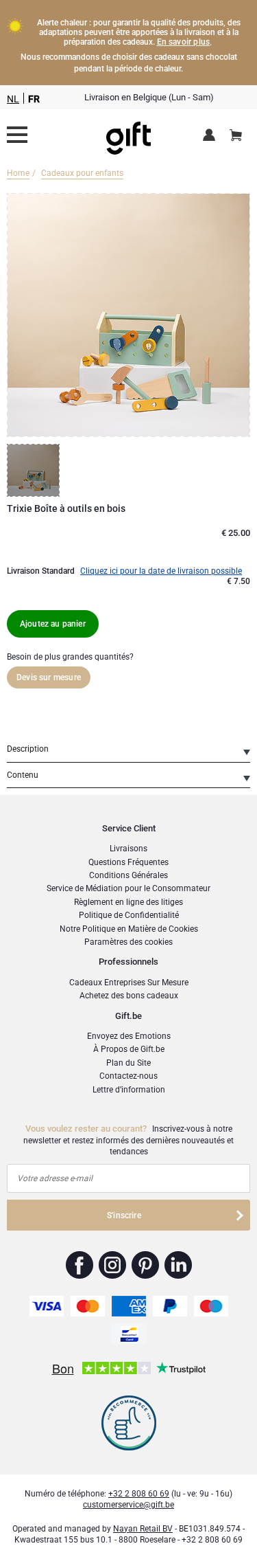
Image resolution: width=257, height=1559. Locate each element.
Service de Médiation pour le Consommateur (128, 888)
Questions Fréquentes (128, 862)
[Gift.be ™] (128, 135)
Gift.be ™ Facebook (80, 1265)
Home (18, 173)
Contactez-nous (128, 1076)
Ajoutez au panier (53, 624)
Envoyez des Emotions (129, 1036)
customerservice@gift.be (128, 1505)
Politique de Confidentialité (129, 915)
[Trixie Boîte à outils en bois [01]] (35, 470)
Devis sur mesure (48, 677)
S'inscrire (124, 1215)
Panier (235, 136)
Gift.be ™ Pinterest (146, 1265)
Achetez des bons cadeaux (128, 995)
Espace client (211, 136)
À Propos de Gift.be (128, 1049)
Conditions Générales (128, 875)
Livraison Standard (41, 571)
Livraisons (128, 848)
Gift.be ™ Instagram (113, 1265)
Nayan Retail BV (143, 1529)
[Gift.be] (17, 134)
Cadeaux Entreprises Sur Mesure (128, 982)
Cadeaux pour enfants (82, 173)
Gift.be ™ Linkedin (178, 1265)
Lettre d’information (129, 1090)
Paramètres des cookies (128, 942)
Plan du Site (128, 1063)
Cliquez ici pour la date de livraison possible (161, 571)
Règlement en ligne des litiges (128, 902)
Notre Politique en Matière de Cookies (129, 929)
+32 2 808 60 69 (138, 1494)
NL (13, 99)
